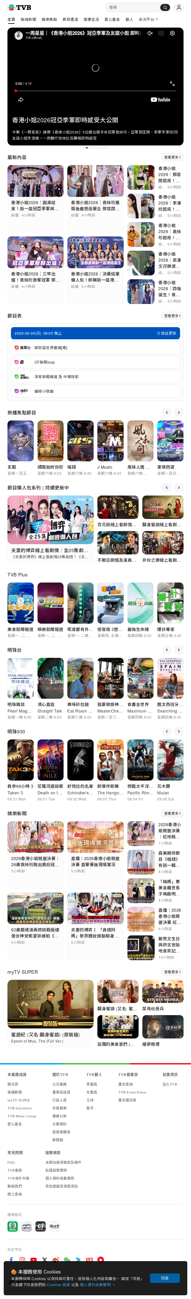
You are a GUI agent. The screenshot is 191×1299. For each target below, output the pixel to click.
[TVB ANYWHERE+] (40, 1226)
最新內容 (17, 157)
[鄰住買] (54, 1226)
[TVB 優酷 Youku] (78, 1260)
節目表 (14, 315)
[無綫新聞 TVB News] (12, 1226)
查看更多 (171, 157)
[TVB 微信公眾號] (67, 1260)
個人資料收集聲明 (96, 1284)
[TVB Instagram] (22, 1260)
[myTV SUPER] (26, 1226)
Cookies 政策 (59, 1284)
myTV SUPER (22, 971)
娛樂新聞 (17, 813)
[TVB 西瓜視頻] (100, 1260)
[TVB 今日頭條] (89, 1260)
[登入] (179, 7)
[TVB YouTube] (33, 1260)
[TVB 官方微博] (56, 1260)
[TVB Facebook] (11, 1260)
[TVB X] (44, 1260)
